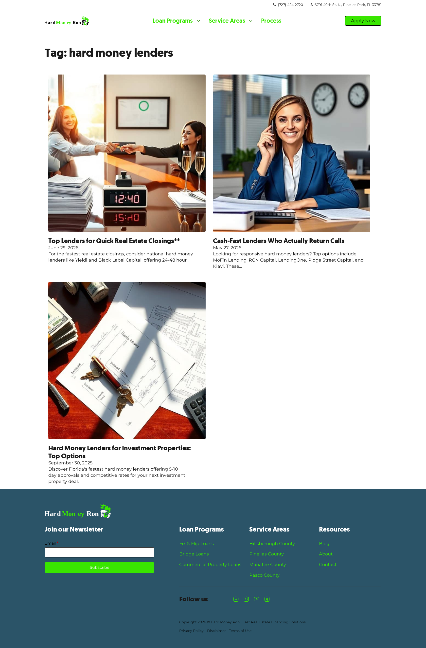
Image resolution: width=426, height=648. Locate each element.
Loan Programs (173, 20)
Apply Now (363, 20)
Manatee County (267, 564)
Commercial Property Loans (210, 564)
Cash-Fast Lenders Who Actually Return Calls (278, 240)
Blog (324, 543)
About (326, 554)
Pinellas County (266, 554)
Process (271, 20)
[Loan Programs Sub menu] (198, 21)
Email (51, 543)
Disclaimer (216, 631)
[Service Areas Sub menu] (251, 21)
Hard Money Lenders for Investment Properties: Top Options (119, 452)
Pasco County (264, 575)
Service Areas (227, 20)
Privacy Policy (191, 631)
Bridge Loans (194, 554)
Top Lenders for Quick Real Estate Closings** (114, 240)
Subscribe (99, 567)
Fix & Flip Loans (196, 543)
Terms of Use (240, 631)
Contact (328, 564)
